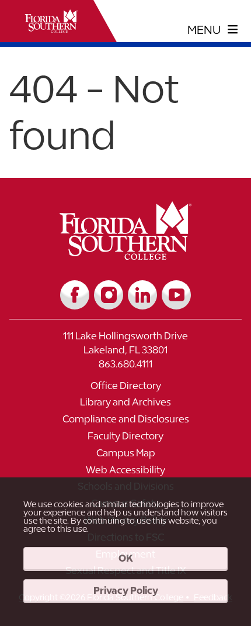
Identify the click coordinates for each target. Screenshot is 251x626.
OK (125, 558)
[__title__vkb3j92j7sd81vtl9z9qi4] (126, 255)
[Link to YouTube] (176, 294)
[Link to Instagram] (108, 294)
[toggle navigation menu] (213, 30)
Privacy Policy (125, 590)
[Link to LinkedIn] (142, 294)
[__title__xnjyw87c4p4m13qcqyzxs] (51, 21)
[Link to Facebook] (74, 294)
